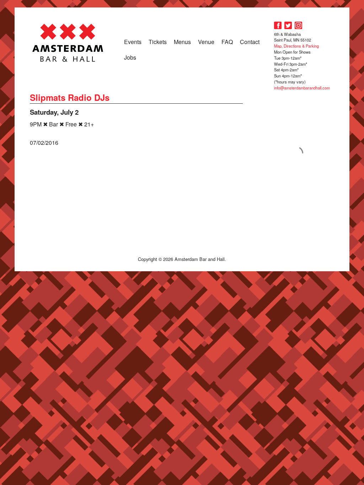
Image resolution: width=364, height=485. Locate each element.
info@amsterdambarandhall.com (302, 88)
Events (132, 42)
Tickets (158, 42)
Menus (182, 42)
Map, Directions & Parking (296, 46)
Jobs (130, 57)
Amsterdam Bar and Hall (67, 42)
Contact (249, 42)
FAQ (227, 42)
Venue (206, 42)
